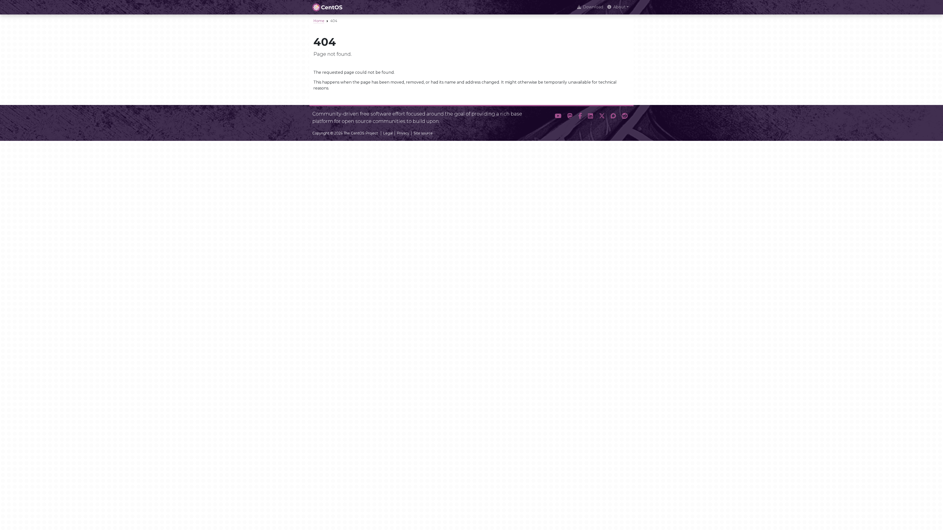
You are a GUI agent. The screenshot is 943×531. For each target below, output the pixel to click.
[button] (558, 116)
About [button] (619, 7)
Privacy (403, 133)
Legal (388, 133)
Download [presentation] (593, 7)
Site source (423, 133)
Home (318, 21)
